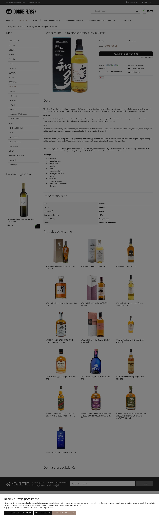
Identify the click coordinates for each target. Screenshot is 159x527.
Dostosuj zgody (42, 513)
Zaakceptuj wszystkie (64, 513)
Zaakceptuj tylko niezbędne (18, 513)
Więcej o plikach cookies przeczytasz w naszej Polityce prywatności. (28, 507)
